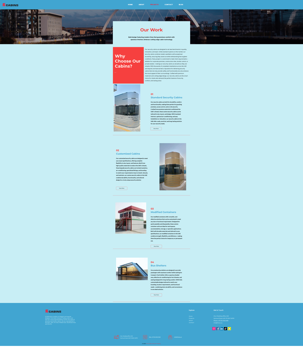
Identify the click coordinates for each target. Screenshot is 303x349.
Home (191, 316)
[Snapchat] (229, 328)
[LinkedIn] (221, 328)
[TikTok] (225, 328)
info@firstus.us (218, 323)
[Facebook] (217, 328)
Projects (191, 318)
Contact (191, 322)
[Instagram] (213, 328)
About (191, 320)
